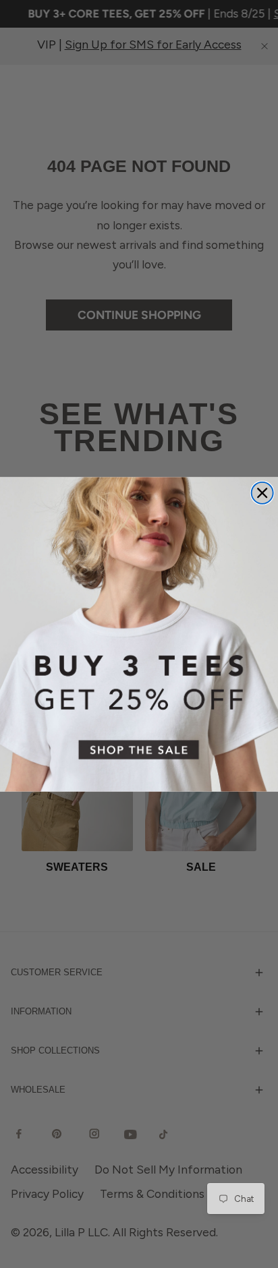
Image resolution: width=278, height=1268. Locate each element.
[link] (139, 634)
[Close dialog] (262, 492)
